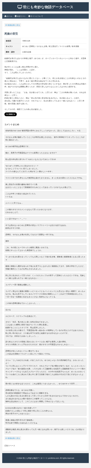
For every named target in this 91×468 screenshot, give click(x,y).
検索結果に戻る (13, 25)
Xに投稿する (10, 114)
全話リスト (21, 16)
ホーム (9, 16)
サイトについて (36, 16)
